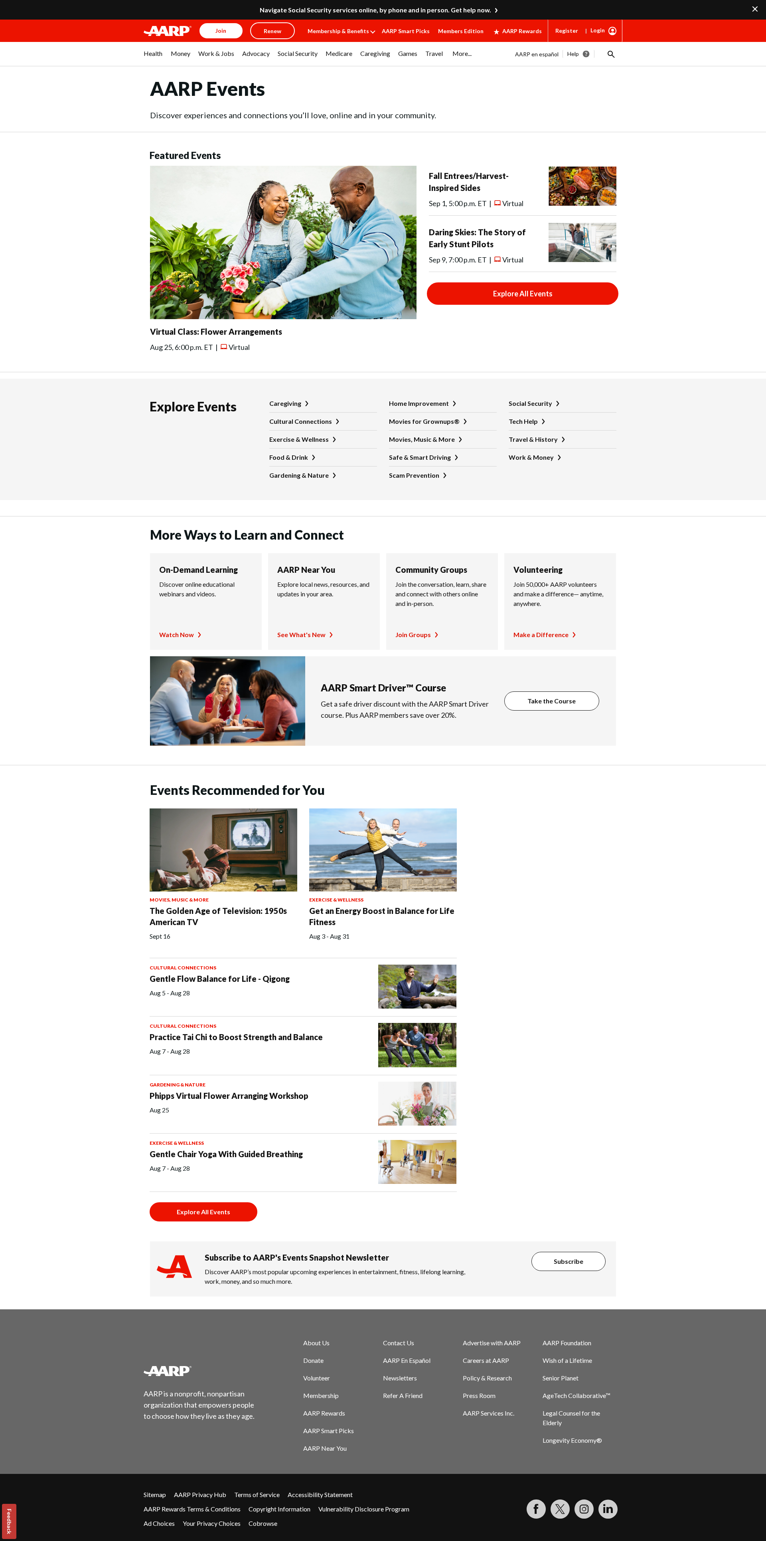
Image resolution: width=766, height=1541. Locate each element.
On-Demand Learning (198, 569)
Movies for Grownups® (424, 421)
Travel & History (533, 439)
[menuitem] (153, 58)
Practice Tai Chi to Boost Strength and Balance (236, 1037)
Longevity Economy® (572, 1440)
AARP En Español (406, 1360)
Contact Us (398, 1342)
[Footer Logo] (199, 1371)
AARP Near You (306, 569)
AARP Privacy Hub (200, 1494)
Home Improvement (419, 403)
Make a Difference (541, 634)
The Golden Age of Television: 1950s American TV (218, 916)
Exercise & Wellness (299, 439)
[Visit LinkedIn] (608, 1509)
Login (597, 30)
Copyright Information (279, 1509)
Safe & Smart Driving (420, 457)
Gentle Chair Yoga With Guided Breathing (226, 1154)
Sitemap (155, 1494)
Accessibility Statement (320, 1494)
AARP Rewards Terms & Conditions (192, 1509)
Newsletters (400, 1378)
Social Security (530, 403)
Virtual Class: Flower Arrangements (216, 331)
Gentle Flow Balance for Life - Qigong (220, 978)
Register (566, 30)
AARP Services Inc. (488, 1413)
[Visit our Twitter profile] (560, 1509)
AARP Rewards (522, 31)
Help (573, 53)
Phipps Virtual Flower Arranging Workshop (229, 1095)
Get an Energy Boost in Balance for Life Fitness (381, 916)
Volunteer (316, 1378)
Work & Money (531, 457)
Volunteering (538, 569)
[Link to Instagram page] (584, 1509)
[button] (610, 54)
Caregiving (285, 403)
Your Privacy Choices (212, 1523)
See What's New (301, 634)
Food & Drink (288, 457)
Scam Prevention (414, 475)
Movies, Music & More (422, 439)
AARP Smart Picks (406, 31)
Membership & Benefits (338, 31)
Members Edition (461, 31)
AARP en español (537, 54)
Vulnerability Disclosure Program (363, 1509)
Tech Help (523, 421)
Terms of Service (257, 1494)
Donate (313, 1360)
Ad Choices (159, 1523)
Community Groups (431, 569)
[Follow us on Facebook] (536, 1509)
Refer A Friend (402, 1395)
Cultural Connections (300, 421)
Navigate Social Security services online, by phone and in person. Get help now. (375, 10)
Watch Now (176, 634)
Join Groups (413, 634)
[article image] (283, 316)
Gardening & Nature (299, 475)
